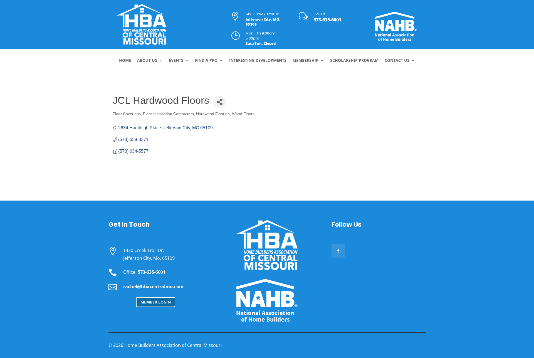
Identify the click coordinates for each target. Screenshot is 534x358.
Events (176, 60)
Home (125, 60)
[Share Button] (219, 102)
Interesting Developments (257, 60)
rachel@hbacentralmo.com (153, 286)
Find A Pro (206, 60)
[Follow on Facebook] (338, 251)
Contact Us (397, 60)
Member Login (155, 302)
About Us (147, 60)
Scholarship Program (354, 60)
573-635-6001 (327, 20)
